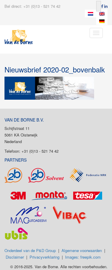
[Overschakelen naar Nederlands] (90, 13)
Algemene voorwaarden (82, 250)
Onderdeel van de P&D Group (30, 250)
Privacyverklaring (44, 257)
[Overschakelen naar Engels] (102, 13)
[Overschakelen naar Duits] (102, 21)
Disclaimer (15, 257)
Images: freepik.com (83, 257)
